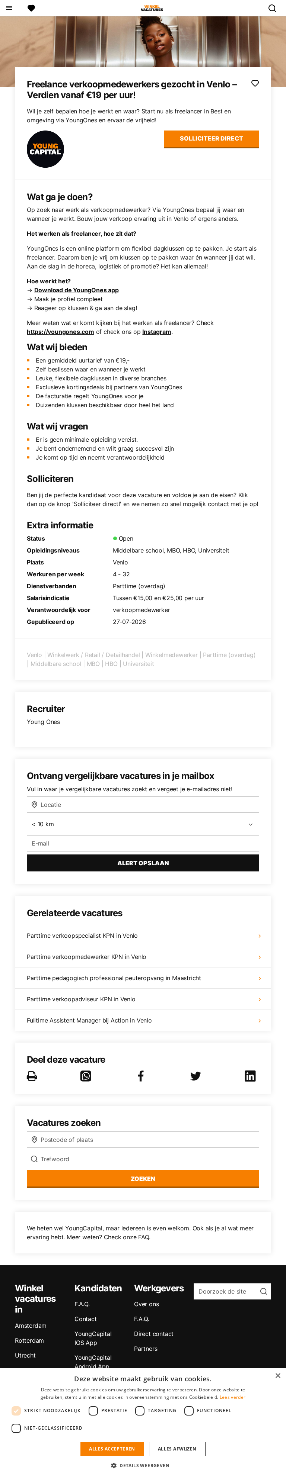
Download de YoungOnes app (76, 290)
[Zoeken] (275, 8)
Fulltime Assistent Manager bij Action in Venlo (89, 1020)
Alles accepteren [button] (112, 1449)
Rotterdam (29, 1340)
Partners (145, 1348)
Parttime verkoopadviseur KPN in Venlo (81, 999)
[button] (143, 1465)
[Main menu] (9, 8)
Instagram (156, 331)
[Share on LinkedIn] (251, 1076)
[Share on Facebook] (142, 1076)
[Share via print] (33, 1076)
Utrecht (25, 1355)
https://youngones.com (60, 331)
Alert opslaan (143, 863)
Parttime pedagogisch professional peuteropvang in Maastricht (114, 978)
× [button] (277, 1376)
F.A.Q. (82, 1304)
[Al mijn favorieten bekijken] (31, 8)
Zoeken (143, 1178)
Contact (85, 1319)
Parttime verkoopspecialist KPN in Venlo (82, 935)
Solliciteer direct (211, 138)
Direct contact (154, 1333)
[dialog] (143, 1423)
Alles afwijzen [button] (177, 1449)
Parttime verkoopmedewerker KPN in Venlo (86, 956)
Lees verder (232, 1397)
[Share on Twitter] (197, 1076)
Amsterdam (31, 1325)
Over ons (146, 1304)
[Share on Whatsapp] (87, 1076)
